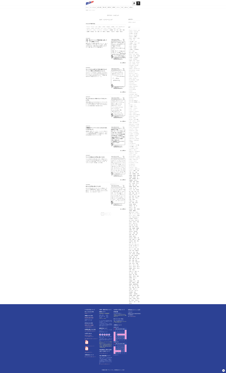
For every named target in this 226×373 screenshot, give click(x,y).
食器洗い (108, 31)
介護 (130, 173)
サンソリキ (97, 28)
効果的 (137, 181)
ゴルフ (136, 94)
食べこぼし (131, 290)
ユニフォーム (131, 157)
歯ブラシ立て (131, 212)
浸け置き (92, 31)
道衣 (130, 282)
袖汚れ (130, 274)
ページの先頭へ (223, 370)
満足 (133, 234)
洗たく (130, 223)
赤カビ (130, 279)
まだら (137, 54)
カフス (92, 28)
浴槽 (137, 229)
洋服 (138, 221)
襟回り (130, 276)
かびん (130, 38)
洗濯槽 (133, 228)
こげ (134, 39)
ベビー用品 (131, 146)
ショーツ (135, 108)
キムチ (137, 79)
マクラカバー (105, 29)
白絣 (130, 250)
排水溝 (130, 204)
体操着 (134, 175)
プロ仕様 (131, 141)
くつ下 (130, 39)
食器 (135, 292)
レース (137, 162)
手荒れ (133, 199)
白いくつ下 (131, 244)
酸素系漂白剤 (135, 284)
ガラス (130, 78)
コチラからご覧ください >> (103, 353)
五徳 (136, 172)
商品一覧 (104, 7)
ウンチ (133, 62)
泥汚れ (134, 221)
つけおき (108, 26)
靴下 (138, 287)
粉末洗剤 (136, 255)
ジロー (114, 28)
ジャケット (131, 111)
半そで (137, 183)
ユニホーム (138, 157)
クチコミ (118, 7)
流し (134, 229)
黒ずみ (130, 303)
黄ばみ (121, 31)
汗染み (138, 215)
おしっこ (131, 35)
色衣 (130, 263)
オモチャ (131, 68)
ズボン (134, 117)
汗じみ (138, 213)
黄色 (139, 301)
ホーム (87, 7)
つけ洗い (112, 26)
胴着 (133, 258)
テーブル (137, 124)
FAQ (122, 7)
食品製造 (131, 292)
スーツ (137, 116)
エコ (130, 63)
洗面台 (130, 229)
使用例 (113, 7)
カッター (88, 28)
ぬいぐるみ (131, 52)
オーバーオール (132, 70)
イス (116, 26)
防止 (130, 287)
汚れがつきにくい (135, 217)
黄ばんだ (137, 300)
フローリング (131, 138)
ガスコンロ (136, 76)
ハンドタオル (136, 133)
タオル (130, 122)
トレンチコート (136, 127)
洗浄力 (136, 226)
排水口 (136, 202)
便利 (130, 178)
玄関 (130, 239)
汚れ (117, 29)
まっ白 (130, 55)
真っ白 (130, 252)
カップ (136, 73)
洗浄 (133, 226)
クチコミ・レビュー (92, 10)
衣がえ (138, 268)
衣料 (130, 269)
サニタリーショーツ (133, 97)
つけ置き (131, 49)
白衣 (133, 250)
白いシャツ (137, 244)
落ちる (134, 266)
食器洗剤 (135, 293)
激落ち (135, 237)
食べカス (136, 290)
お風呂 (135, 36)
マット (130, 154)
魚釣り (138, 298)
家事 (130, 193)
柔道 (135, 209)
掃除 (133, 202)
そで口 (104, 26)
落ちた (130, 266)
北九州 (133, 183)
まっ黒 (134, 55)
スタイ (130, 114)
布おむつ (131, 194)
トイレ (137, 125)
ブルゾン (131, 140)
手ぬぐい (137, 197)
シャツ (105, 28)
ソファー (119, 28)
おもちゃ (131, 36)
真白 (134, 252)
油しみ (133, 220)
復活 (138, 196)
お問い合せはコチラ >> (88, 352)
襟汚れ (104, 31)
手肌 (130, 199)
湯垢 (130, 234)
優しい (138, 178)
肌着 (130, 258)
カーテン (131, 76)
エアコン (138, 62)
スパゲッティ (131, 116)
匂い (130, 183)
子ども (130, 189)
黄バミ (135, 301)
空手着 (133, 253)
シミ (102, 28)
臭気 (133, 261)
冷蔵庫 (130, 181)
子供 (134, 189)
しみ (135, 41)
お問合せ (131, 7)
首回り (130, 298)
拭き (130, 202)
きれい (100, 26)
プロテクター (136, 140)
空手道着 (138, 253)
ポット (135, 149)
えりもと (131, 31)
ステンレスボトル (136, 114)
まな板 (138, 55)
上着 (138, 170)
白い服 (130, 245)
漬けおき (131, 237)
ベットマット (99, 29)
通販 (134, 279)
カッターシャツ (132, 71)
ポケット (131, 149)
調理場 (130, 277)
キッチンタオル (132, 79)
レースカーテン (132, 164)
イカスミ (138, 60)
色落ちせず (137, 261)
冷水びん (135, 180)
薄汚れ (134, 268)
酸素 (138, 282)
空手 (130, 253)
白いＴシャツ (131, 247)
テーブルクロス (132, 125)
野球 (130, 285)
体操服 (130, 175)
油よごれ (137, 220)
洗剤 (120, 29)
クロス (130, 86)
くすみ (138, 38)
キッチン (134, 78)
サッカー (131, 95)
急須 (130, 197)
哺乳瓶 (130, 186)
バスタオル (131, 135)
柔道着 (130, 210)
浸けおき (131, 231)
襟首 (138, 276)
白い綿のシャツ (136, 245)
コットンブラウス (132, 89)
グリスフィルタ (132, 87)
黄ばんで (131, 301)
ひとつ (130, 54)
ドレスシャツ (131, 130)
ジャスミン (110, 28)
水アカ (137, 212)
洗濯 (123, 29)
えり (96, 26)
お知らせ (126, 7)
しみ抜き (131, 43)
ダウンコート (89, 29)
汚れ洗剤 (131, 218)
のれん (136, 52)
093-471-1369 (89, 325)
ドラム (94, 29)
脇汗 (130, 260)
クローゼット (135, 86)
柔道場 (138, 209)
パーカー (136, 135)
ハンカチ (131, 133)
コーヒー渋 (131, 94)
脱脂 (133, 260)
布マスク (135, 194)
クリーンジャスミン (133, 84)
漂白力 (134, 236)
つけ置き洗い (136, 49)
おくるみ (135, 33)
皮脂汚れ (137, 250)
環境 (139, 239)
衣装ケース (131, 271)
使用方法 (109, 7)
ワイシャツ (131, 167)
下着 (130, 172)
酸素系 (130, 284)
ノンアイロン (135, 132)
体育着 (138, 175)
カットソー (131, 73)
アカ (134, 60)
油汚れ (130, 221)
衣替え (133, 269)
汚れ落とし (136, 218)
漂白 (136, 234)
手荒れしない (131, 201)
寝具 (133, 193)
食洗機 (130, 295)
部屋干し (134, 282)
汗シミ (130, 215)
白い (135, 242)
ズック (130, 117)
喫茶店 (134, 186)
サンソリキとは (93, 7)
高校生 (117, 31)
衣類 (98, 31)
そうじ (135, 43)
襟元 (136, 274)
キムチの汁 (131, 81)
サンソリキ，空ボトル (133, 100)
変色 (138, 186)
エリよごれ (131, 65)
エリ (138, 63)
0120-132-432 (89, 318)
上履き (134, 170)
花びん (133, 263)
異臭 (130, 242)
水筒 (130, 213)
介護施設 (111, 29)
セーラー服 (136, 119)
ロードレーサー (132, 165)
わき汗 (130, 60)
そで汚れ (134, 44)
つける (130, 47)
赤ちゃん (134, 277)
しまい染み (131, 41)
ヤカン (138, 156)
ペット (136, 146)
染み (135, 207)
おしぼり (135, 35)
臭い (130, 261)
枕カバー (131, 207)
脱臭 (136, 260)
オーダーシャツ (122, 26)
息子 (133, 197)
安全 (132, 191)
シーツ (134, 109)
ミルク (134, 154)
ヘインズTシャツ (132, 143)
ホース (137, 148)
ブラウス (137, 138)
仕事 (138, 173)
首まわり (113, 31)
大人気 (130, 188)
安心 (135, 191)
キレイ (136, 81)
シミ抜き (131, 106)
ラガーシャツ (135, 159)
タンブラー (135, 122)
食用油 (134, 295)
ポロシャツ (131, 151)
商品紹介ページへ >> (88, 313)
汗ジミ (134, 215)
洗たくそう (135, 223)
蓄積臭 (130, 268)
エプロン (134, 63)
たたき (130, 46)
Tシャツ (88, 26)
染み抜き (131, 209)
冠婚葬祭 (131, 180)
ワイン (136, 167)
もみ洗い (131, 57)
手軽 (136, 201)
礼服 (137, 252)
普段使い (131, 205)
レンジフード (131, 162)
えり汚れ (131, 33)
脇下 (138, 258)
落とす (138, 266)
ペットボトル (131, 148)
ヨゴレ (130, 159)
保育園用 (134, 178)
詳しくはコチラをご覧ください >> (90, 356)
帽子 (133, 196)
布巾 (130, 196)
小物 (136, 193)
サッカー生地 (136, 95)
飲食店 (138, 295)
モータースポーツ (132, 156)
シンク (130, 109)
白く (136, 247)
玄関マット (134, 239)
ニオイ (137, 130)
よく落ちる (136, 57)
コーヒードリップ (132, 92)
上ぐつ (130, 170)
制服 (134, 181)
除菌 (133, 287)
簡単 (132, 255)
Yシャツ (92, 26)
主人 (133, 172)
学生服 (137, 189)
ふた (134, 54)
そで (139, 43)
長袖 (137, 285)
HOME (87, 10)
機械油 (134, 210)
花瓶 (137, 263)
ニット (130, 132)
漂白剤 (130, 236)
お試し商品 (99, 7)
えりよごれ (136, 31)
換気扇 (134, 204)
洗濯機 (88, 31)
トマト (130, 127)
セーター (131, 119)
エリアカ (136, 65)
